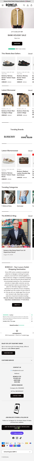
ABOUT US (17, 305)
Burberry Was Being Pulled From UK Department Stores (14, 251)
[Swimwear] (24, 197)
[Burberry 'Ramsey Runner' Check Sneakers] (24, 63)
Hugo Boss (8, 299)
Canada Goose (15, 299)
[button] (31, 5)
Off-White (26, 299)
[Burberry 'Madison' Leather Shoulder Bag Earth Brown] (24, 160)
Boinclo (6, 457)
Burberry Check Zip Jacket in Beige (23, 112)
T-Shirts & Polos (7, 206)
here (27, 335)
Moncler (6, 298)
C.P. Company (26, 298)
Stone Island (18, 298)
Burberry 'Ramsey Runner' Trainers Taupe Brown (8, 77)
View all (30, 53)
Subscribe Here (8, 353)
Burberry (11, 298)
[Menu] (2, 5)
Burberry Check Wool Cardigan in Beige (8, 112)
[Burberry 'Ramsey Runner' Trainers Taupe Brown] (8, 63)
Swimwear (20, 206)
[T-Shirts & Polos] (8, 197)
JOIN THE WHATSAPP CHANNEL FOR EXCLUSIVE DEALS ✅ (17, 427)
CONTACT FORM (17, 395)
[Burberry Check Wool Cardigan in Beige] (8, 100)
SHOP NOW (17, 43)
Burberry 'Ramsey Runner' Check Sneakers (22, 77)
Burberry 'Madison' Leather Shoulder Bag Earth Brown (23, 173)
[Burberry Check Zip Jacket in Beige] (24, 100)
